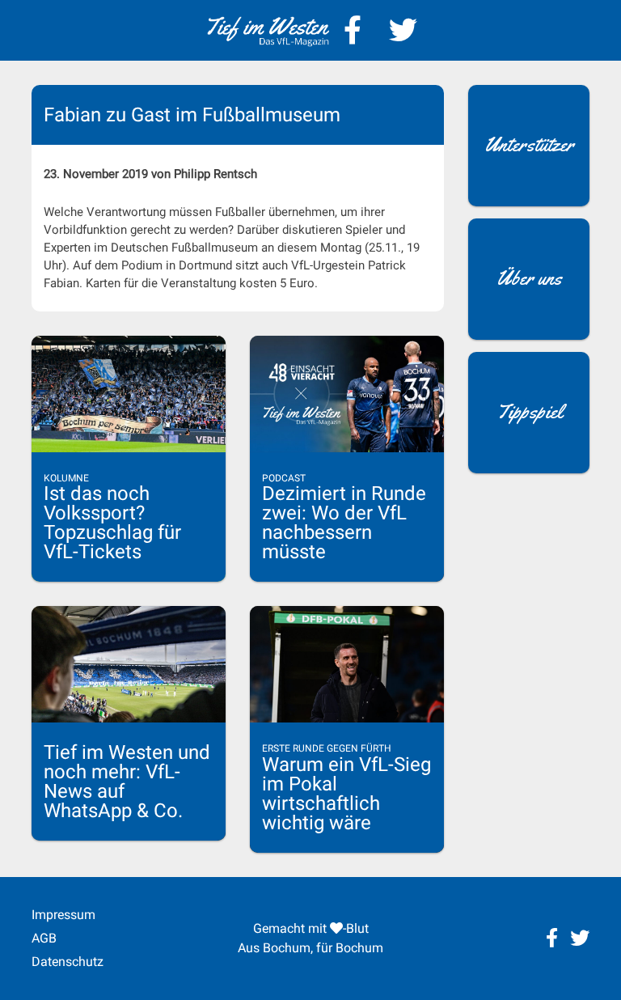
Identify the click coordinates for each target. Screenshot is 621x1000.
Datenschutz (68, 961)
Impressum (63, 914)
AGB (44, 938)
